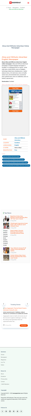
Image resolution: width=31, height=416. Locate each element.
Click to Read (18, 147)
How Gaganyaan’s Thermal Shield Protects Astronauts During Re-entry (15, 313)
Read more (23, 325)
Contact (3, 381)
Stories (2, 354)
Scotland (22, 7)
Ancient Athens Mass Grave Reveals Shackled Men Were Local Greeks (18, 256)
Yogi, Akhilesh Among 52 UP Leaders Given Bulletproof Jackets (18, 249)
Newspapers (16, 7)
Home (9, 7)
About (2, 373)
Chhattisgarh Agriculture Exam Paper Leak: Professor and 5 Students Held (19, 225)
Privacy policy (4, 379)
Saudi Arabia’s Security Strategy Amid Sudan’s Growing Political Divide (17, 232)
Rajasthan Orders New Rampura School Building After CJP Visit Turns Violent (19, 217)
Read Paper (15, 88)
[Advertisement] (15, 26)
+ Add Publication (5, 384)
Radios (2, 364)
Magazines (3, 359)
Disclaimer (3, 376)
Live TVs (3, 362)
